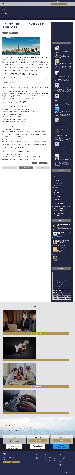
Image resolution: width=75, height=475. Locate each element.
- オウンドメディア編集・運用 (50, 460)
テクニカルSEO (56, 282)
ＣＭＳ (56, 178)
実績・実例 (36, 460)
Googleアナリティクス (59, 182)
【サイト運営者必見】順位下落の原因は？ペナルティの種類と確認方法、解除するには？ (64, 249)
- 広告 (60, 464)
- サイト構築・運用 (62, 465)
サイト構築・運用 (56, 175)
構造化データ (56, 298)
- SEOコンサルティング (49, 456)
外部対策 (56, 190)
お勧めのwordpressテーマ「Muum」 (63, 225)
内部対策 (56, 189)
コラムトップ (26, 167)
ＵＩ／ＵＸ (57, 176)
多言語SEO (65, 296)
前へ (9, 167)
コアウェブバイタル (57, 278)
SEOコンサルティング (36, 333)
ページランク (56, 288)
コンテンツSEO (66, 278)
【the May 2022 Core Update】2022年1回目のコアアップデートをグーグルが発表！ (64, 241)
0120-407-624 (15, 439)
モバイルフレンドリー (57, 292)
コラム (60, 454)
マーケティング (56, 198)
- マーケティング (61, 462)
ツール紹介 (65, 280)
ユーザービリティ (65, 294)
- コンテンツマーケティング (50, 458)
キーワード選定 (56, 276)
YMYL (66, 272)
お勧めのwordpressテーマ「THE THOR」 (63, 233)
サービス (46, 454)
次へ (43, 167)
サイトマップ (56, 280)
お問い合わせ (38, 440)
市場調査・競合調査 (58, 203)
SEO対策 (55, 187)
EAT (60, 272)
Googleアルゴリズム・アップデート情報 (61, 206)
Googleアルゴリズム (59, 210)
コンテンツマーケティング (36, 413)
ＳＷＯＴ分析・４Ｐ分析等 (60, 205)
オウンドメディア (13, 32)
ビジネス (54, 212)
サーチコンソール (58, 183)
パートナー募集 (37, 457)
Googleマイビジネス (58, 185)
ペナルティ (65, 286)
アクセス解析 (55, 180)
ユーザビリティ (56, 294)
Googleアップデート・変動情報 (61, 208)
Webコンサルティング (36, 360)
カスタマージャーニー (57, 274)
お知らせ (36, 458)
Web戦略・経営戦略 (58, 213)
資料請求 (61, 440)
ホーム (36, 454)
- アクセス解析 (61, 458)
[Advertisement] (60, 32)
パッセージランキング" (57, 284)
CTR (54, 272)
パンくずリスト (56, 286)
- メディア (60, 461)
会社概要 (11, 472)
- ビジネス (60, 467)
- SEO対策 (60, 460)
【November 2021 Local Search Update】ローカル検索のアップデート (63, 258)
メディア (5, 32)
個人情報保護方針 (17, 472)
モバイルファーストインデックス (59, 290)
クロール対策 (66, 276)
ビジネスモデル (57, 215)
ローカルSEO (56, 296)
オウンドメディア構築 (36, 386)
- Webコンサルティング (49, 457)
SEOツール (57, 192)
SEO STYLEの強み (38, 456)
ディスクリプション (66, 282)
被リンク (65, 298)
